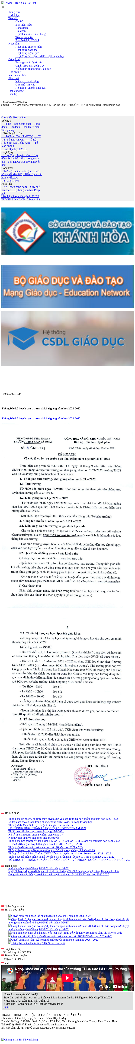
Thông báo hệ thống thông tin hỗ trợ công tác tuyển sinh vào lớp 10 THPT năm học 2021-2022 (61, 856)
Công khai (7, 167)
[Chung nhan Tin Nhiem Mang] (19, 1039)
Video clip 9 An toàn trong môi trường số (26, 1000)
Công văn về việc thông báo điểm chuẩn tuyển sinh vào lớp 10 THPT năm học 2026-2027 (61, 936)
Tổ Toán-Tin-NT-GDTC (17, 136)
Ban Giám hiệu (21, 123)
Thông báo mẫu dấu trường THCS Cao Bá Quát (38, 943)
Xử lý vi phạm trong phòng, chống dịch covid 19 (35, 834)
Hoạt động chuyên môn (15, 155)
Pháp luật (6, 183)
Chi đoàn (14, 126)
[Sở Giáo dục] (67, 254)
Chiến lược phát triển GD (20, 173)
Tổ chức (6, 120)
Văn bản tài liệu (10, 180)
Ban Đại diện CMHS (14, 149)
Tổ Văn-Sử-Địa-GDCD (21, 138)
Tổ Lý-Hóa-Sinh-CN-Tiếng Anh (19, 141)
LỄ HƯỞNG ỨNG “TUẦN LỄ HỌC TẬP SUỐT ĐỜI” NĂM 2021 (47, 828)
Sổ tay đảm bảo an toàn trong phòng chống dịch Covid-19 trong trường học (50, 821)
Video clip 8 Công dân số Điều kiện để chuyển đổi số (33, 1003)
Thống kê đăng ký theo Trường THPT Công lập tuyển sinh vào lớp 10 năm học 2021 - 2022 (59, 853)
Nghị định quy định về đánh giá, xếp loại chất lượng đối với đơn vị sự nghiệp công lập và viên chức (66, 932)
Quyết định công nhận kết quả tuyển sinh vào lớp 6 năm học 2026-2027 (51, 915)
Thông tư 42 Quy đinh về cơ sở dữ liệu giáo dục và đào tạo (41, 825)
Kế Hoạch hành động (14, 186)
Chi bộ (6, 123)
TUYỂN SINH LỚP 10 (14, 199)
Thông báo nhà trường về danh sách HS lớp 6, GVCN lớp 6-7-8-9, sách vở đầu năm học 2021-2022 (64, 840)
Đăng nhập (35, 199)
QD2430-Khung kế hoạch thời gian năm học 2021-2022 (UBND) (45, 844)
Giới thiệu (6, 117)
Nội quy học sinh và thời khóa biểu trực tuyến (33, 837)
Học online (19, 117)
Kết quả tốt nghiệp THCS (25, 196)
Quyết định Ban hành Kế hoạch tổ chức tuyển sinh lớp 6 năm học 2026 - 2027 (54, 939)
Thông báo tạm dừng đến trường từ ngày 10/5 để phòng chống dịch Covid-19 (51, 850)
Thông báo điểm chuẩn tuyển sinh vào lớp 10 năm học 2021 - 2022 (45, 847)
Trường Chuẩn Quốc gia (16, 171)
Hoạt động (7, 152)
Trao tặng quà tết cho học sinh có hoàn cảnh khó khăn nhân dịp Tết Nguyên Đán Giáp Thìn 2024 (58, 997)
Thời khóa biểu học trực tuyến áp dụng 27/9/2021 (36, 831)
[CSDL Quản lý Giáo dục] (67, 364)
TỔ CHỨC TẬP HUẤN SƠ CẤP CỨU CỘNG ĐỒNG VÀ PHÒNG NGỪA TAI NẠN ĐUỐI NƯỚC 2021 (70, 859)
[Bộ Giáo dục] (67, 307)
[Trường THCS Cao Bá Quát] (18, 2)
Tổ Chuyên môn (11, 133)
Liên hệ (5, 196)
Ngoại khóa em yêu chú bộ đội (21, 994)
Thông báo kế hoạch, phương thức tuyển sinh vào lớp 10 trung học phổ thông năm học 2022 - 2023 (63, 818)
